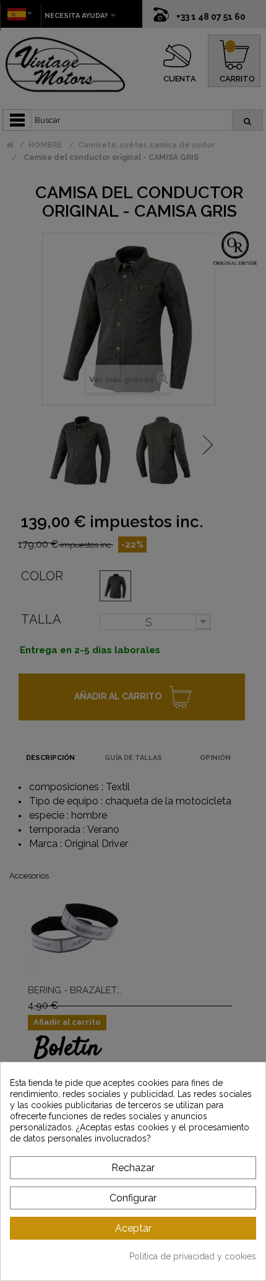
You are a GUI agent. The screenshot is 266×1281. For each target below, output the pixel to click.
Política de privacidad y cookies (192, 1256)
